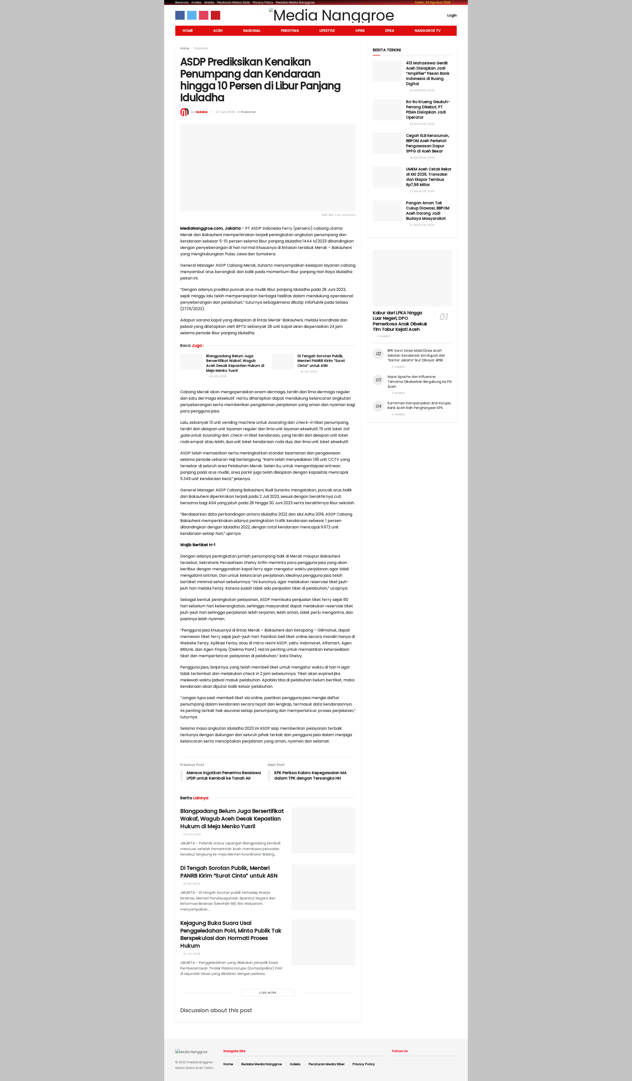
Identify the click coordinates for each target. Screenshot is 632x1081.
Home (188, 30)
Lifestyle (327, 30)
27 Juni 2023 (225, 112)
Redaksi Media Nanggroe (295, 2)
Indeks (196, 2)
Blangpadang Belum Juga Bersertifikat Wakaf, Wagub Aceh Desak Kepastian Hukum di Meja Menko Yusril (235, 363)
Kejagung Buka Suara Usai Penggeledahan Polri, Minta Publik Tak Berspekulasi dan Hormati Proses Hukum (230, 934)
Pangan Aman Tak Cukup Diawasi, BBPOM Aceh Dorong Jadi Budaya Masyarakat (427, 210)
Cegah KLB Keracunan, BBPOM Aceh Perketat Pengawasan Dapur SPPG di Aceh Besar (427, 143)
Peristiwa (290, 30)
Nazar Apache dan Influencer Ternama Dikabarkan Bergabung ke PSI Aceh (420, 381)
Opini (360, 30)
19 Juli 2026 (308, 371)
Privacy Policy (263, 2)
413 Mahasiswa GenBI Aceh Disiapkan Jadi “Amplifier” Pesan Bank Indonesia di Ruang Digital (427, 73)
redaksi (201, 112)
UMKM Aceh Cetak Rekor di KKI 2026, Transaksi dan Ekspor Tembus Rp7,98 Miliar (429, 177)
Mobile (209, 2)
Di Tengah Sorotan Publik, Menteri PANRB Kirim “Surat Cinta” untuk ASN (321, 361)
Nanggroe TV (428, 30)
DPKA (389, 30)
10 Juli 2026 (191, 954)
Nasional (251, 30)
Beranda (182, 2)
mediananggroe (199, 1062)
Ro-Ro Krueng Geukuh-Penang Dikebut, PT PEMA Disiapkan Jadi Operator (428, 109)
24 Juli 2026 (217, 376)
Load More (268, 993)
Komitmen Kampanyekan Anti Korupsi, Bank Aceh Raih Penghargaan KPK (419, 405)
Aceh (218, 30)
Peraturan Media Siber (233, 2)
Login (451, 15)
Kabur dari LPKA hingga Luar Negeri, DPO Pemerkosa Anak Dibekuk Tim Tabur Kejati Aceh (400, 321)
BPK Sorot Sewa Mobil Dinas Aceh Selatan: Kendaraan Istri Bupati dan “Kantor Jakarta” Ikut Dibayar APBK (416, 355)
